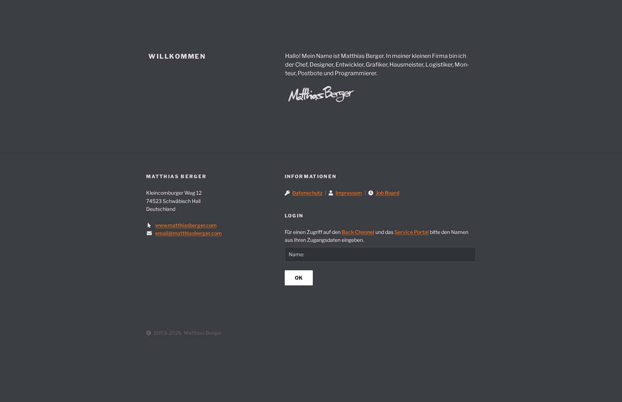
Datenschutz (307, 193)
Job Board (387, 193)
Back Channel (358, 232)
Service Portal (412, 232)
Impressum (348, 193)
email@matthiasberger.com (188, 233)
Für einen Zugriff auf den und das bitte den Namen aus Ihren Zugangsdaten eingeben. (376, 236)
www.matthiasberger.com (186, 225)
